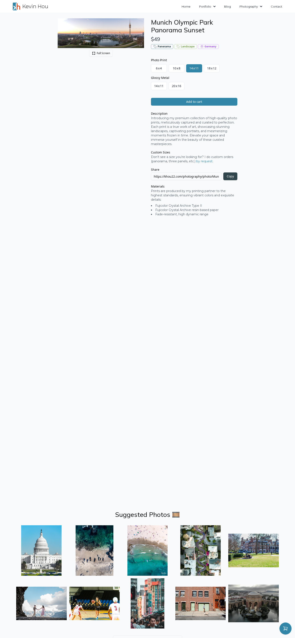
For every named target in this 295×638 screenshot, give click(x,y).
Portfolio (205, 6)
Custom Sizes (160, 152)
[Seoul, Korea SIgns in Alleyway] (147, 603)
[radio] (159, 68)
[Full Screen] (138, 24)
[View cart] (285, 628)
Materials (158, 186)
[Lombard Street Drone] (200, 550)
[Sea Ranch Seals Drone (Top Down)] (94, 550)
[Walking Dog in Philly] (200, 603)
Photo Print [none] (159, 60)
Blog (227, 6)
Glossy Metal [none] (160, 78)
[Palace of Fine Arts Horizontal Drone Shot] (253, 603)
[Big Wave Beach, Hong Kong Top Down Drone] (147, 550)
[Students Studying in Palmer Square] (253, 550)
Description (159, 113)
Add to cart (194, 102)
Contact (276, 6)
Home (186, 6)
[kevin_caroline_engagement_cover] (41, 603)
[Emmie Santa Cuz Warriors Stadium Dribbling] (94, 603)
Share (155, 169)
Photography (248, 6)
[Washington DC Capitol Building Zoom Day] (41, 550)
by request (204, 161)
